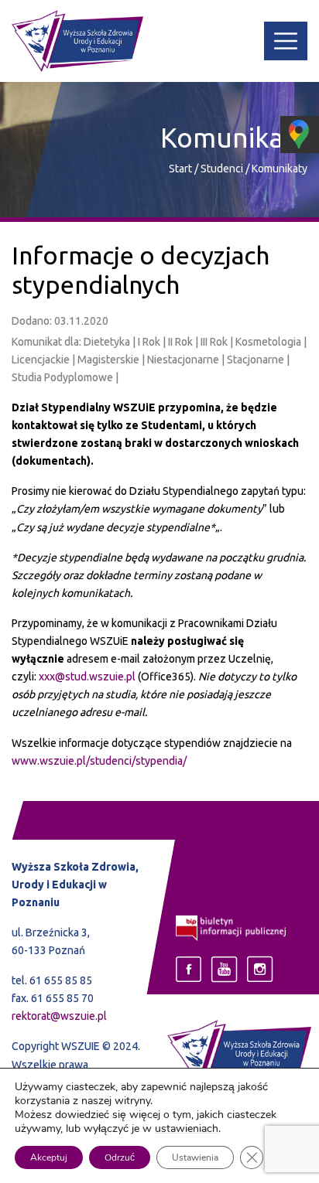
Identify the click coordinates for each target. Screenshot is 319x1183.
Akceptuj (48, 1157)
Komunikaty (279, 168)
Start (180, 168)
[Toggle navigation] (285, 41)
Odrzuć (120, 1157)
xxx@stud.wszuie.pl (87, 676)
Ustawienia (195, 1157)
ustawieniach (186, 1129)
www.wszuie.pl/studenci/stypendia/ (99, 761)
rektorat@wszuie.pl (59, 1016)
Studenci (223, 168)
